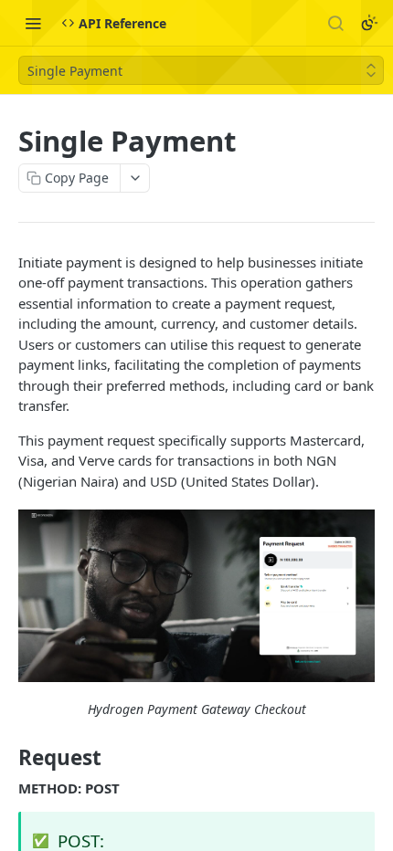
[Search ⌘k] (335, 22)
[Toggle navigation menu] (33, 22)
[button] (196, 596)
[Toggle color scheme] (369, 22)
